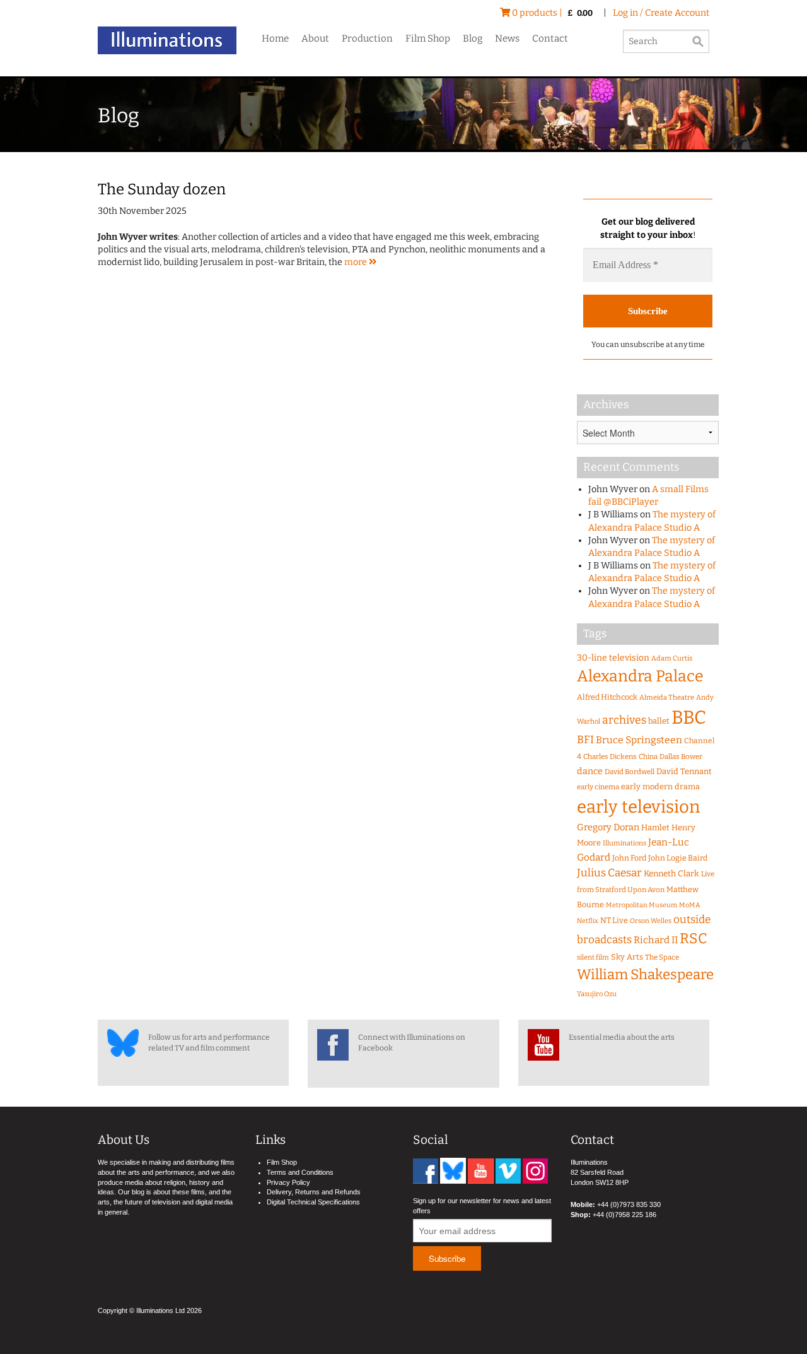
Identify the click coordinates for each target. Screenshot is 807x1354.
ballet (659, 721)
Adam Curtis (671, 658)
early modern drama (660, 786)
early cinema (598, 786)
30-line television (613, 657)
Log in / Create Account (661, 13)
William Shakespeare (645, 974)
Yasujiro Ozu (597, 994)
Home (275, 38)
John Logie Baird (677, 857)
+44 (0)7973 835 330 (629, 1204)
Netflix (587, 921)
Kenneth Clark (671, 874)
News (507, 38)
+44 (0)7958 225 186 (624, 1214)
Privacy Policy (288, 1182)
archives (624, 720)
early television (638, 806)
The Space (662, 957)
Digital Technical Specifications (313, 1202)
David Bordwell (629, 771)
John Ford (629, 857)
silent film (593, 957)
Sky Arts (627, 957)
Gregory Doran (608, 827)
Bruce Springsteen (639, 740)
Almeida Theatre (666, 697)
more (356, 262)
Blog (472, 38)
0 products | (551, 13)
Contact (550, 38)
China (648, 756)
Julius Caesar (609, 873)
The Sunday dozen (162, 189)
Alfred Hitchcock (607, 697)
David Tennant (684, 771)
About (315, 38)
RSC (693, 938)
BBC (688, 718)
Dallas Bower (680, 756)
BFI (585, 739)
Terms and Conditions (300, 1172)
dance (590, 771)
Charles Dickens (610, 756)
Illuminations (624, 843)
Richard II (656, 940)
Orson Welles (650, 921)
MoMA (689, 905)
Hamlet (655, 827)
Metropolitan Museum (641, 905)
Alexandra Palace (640, 676)
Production (367, 38)
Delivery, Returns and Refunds (314, 1192)
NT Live (614, 920)
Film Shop (427, 38)
